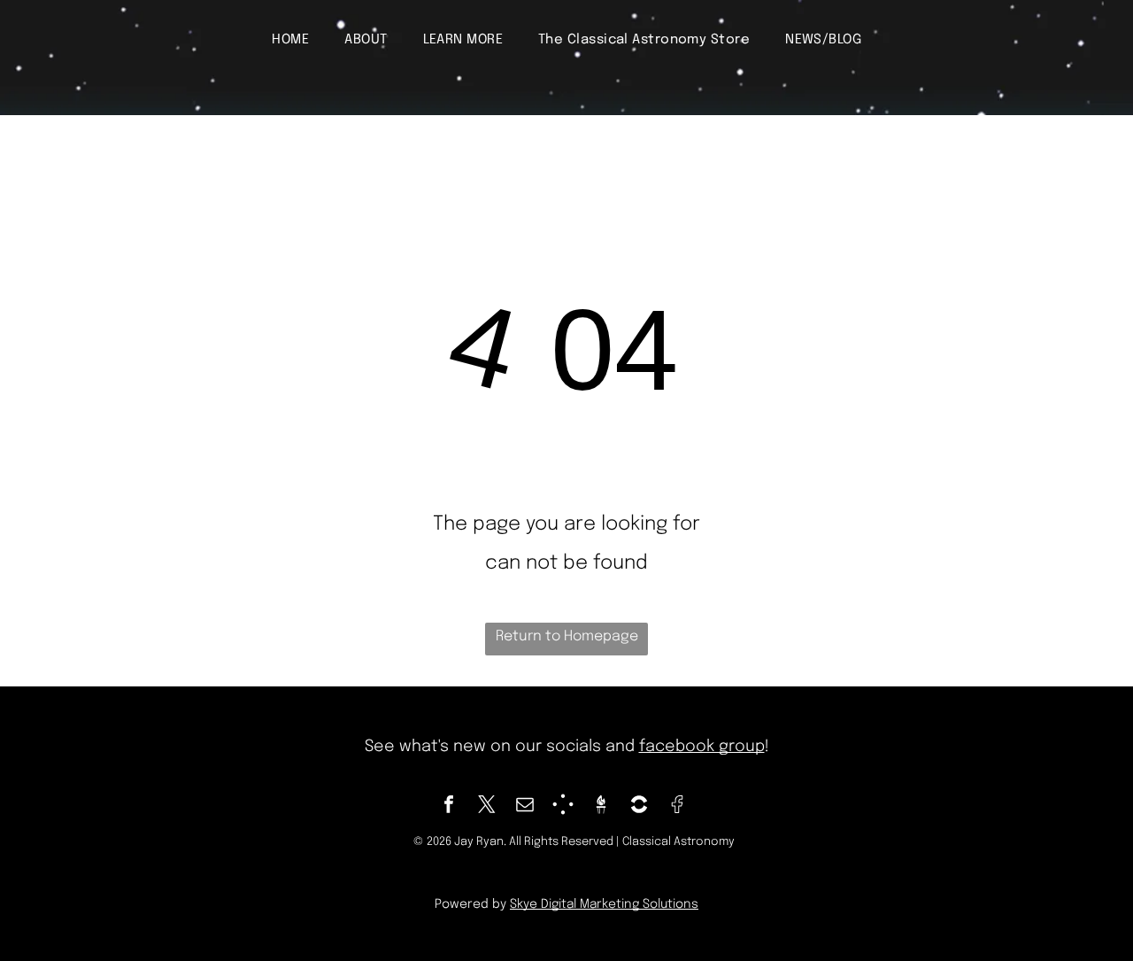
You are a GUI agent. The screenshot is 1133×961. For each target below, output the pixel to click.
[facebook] (448, 806)
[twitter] (487, 806)
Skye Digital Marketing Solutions (604, 904)
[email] (525, 806)
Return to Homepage (567, 636)
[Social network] (563, 806)
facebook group (702, 747)
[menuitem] (290, 40)
